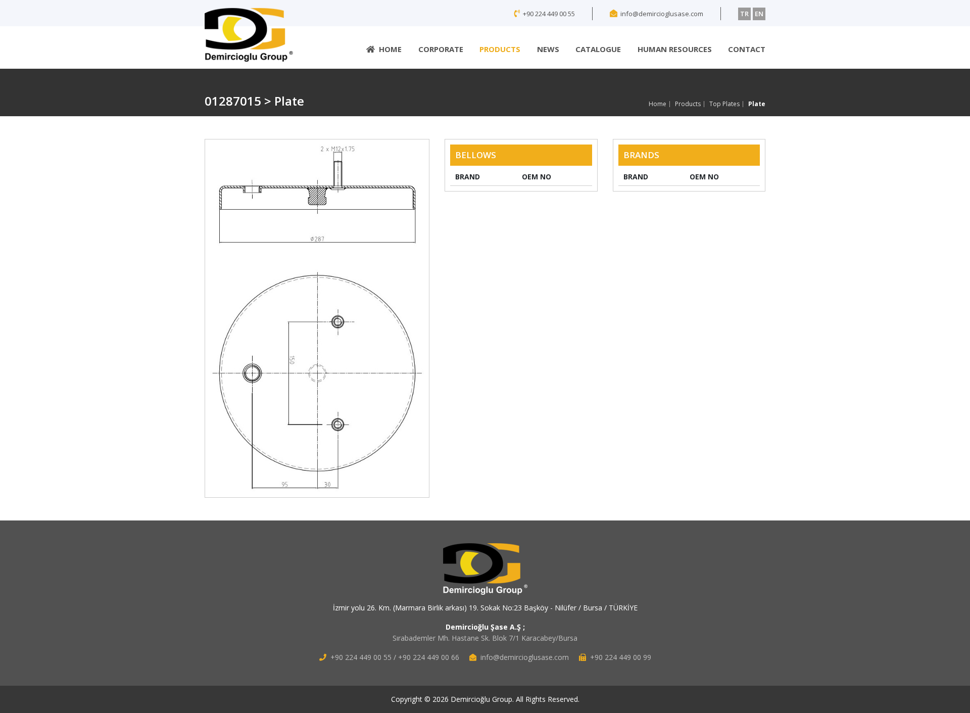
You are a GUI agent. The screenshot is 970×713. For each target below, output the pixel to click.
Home (657, 104)
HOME (390, 49)
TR (744, 13)
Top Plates (724, 104)
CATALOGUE (598, 49)
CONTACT (746, 49)
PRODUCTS (499, 49)
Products (688, 104)
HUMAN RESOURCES (675, 49)
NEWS (548, 49)
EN (759, 13)
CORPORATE (440, 49)
